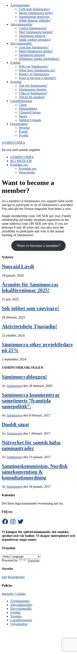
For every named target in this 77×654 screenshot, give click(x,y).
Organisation (19, 624)
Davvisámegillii (20, 608)
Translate (33, 560)
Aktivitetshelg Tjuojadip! (29, 326)
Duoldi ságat (15, 424)
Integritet (8, 594)
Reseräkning (16, 577)
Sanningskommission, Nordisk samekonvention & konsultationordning (35, 471)
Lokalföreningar (21, 620)
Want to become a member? (38, 245)
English (15, 612)
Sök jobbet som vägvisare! (30, 308)
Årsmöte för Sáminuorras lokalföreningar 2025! (30, 287)
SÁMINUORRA (13, 142)
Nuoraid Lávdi (18, 266)
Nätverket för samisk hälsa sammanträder (31, 445)
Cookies (20, 594)
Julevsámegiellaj (21, 605)
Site (4, 577)
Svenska (16, 616)
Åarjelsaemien (20, 601)
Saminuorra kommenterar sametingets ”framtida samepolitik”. (31, 400)
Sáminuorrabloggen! (24, 377)
